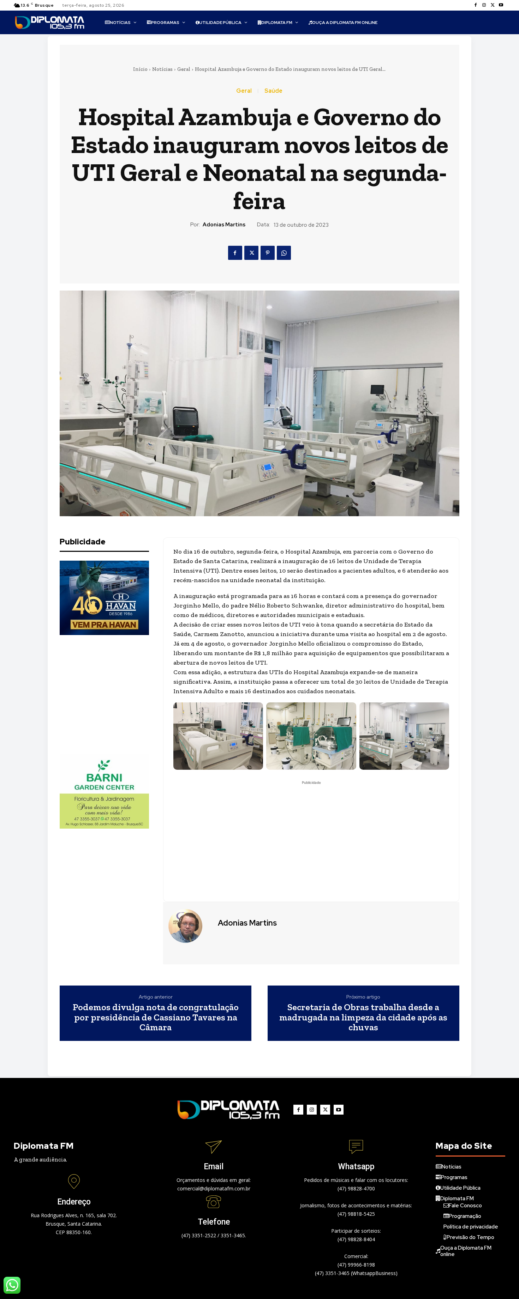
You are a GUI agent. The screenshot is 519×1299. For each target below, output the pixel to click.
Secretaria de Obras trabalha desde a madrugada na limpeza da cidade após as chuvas (363, 1017)
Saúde (273, 91)
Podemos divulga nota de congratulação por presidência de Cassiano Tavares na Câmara (156, 1017)
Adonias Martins (224, 224)
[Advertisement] (113, 695)
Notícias (162, 69)
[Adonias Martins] (189, 926)
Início (140, 69)
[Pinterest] (268, 253)
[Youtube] (501, 5)
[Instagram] (484, 5)
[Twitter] (492, 5)
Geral (183, 69)
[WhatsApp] (284, 253)
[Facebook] (475, 5)
